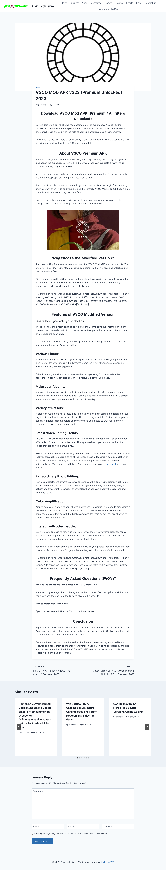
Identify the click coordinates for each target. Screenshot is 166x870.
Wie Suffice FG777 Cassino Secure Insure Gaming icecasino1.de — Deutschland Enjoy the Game (81, 711)
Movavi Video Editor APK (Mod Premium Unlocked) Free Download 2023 (113, 670)
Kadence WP (107, 862)
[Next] (147, 727)
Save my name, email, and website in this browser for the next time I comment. (71, 833)
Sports (129, 3)
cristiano (25, 732)
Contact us (150, 3)
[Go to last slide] (19, 727)
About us (104, 9)
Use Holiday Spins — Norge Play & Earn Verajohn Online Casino (128, 707)
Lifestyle (119, 3)
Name (37, 826)
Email (71, 826)
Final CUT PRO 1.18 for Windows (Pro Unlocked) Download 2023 (51, 670)
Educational (96, 3)
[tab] (77, 758)
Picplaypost (110, 464)
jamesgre (42, 105)
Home (64, 3)
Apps (84, 3)
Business (74, 3)
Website (107, 826)
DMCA (114, 9)
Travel (139, 3)
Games (108, 3)
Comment (39, 791)
